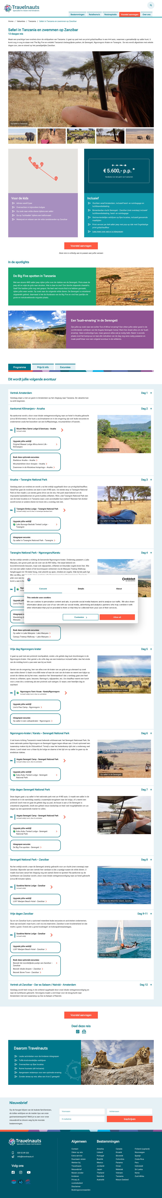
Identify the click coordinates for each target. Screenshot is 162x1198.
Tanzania (32, 21)
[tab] (65, 367)
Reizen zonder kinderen (77, 1174)
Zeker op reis (77, 1152)
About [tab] (119, 589)
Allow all (117, 617)
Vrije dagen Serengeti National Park (79, 789)
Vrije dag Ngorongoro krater (79, 649)
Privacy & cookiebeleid (77, 1181)
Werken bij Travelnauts (76, 1164)
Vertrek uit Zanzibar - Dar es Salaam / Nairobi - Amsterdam (79, 984)
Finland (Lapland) (142, 1149)
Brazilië (100, 1159)
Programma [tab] (19, 367)
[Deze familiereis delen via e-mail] (84, 1031)
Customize (79, 617)
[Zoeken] (151, 5)
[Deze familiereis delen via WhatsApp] (77, 1031)
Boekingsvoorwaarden (81, 1190)
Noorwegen (140, 1152)
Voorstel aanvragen (129, 14)
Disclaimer (76, 1186)
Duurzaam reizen (79, 1159)
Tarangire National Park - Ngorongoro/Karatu (79, 552)
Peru (137, 1162)
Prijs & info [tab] (43, 367)
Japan (99, 1169)
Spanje (138, 1156)
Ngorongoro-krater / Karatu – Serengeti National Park (79, 733)
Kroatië (119, 1152)
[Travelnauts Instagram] (22, 1173)
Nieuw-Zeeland (122, 1180)
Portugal (100, 1156)
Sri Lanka (139, 1169)
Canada (119, 1149)
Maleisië (119, 1169)
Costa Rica (139, 1159)
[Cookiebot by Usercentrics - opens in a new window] (124, 580)
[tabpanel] (81, 696)
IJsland (100, 1152)
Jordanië (100, 1166)
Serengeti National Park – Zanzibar (79, 859)
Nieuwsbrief (77, 1169)
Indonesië (139, 1166)
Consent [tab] (43, 589)
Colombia (120, 1159)
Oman (118, 1166)
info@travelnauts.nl (25, 1156)
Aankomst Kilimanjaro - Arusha (79, 408)
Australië (100, 1180)
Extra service (77, 1156)
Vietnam (119, 1173)
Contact (75, 1149)
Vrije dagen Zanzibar (79, 913)
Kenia (137, 1173)
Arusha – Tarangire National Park (79, 479)
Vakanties (21, 21)
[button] (41, 164)
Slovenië (119, 1156)
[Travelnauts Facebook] (15, 1173)
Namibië (100, 1176)
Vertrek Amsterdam (79, 392)
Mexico (100, 1162)
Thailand (100, 1173)
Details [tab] (81, 589)
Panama (119, 1162)
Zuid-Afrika (139, 1176)
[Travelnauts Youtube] (30, 1173)
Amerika (100, 1149)
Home (10, 21)
